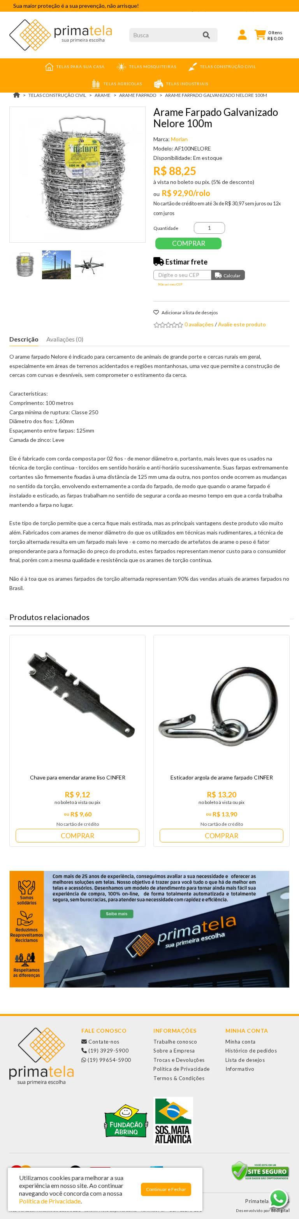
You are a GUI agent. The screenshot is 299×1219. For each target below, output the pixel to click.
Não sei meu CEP (170, 284)
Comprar (188, 243)
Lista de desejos (245, 1060)
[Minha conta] (242, 34)
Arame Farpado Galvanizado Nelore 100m (216, 95)
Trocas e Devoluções (179, 1060)
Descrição (24, 339)
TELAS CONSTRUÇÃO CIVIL (57, 95)
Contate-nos (103, 1042)
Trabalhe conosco (175, 1042)
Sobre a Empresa (174, 1050)
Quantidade (165, 228)
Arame (103, 95)
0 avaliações (199, 324)
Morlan (179, 139)
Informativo (240, 1069)
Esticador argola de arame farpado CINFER (222, 777)
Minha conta (240, 1042)
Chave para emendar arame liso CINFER (77, 777)
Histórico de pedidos (251, 1050)
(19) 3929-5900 (107, 1050)
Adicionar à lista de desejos (189, 312)
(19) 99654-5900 (108, 1060)
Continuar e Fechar (166, 1189)
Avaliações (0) (64, 339)
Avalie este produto (242, 324)
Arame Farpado (138, 95)
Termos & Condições (178, 1078)
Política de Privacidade (181, 1069)
